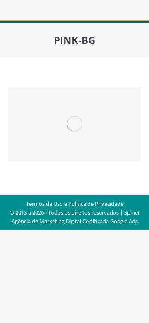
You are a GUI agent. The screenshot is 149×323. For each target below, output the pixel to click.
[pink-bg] (74, 124)
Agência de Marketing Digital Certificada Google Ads (75, 221)
